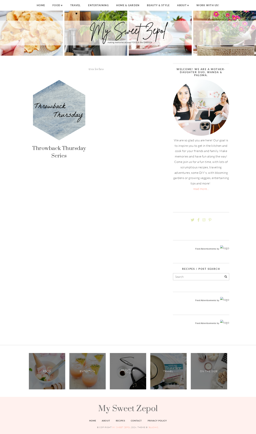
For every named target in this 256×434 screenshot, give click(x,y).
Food (56, 5)
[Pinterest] (210, 220)
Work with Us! (207, 5)
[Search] (225, 276)
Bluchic (153, 427)
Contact (136, 420)
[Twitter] (192, 220)
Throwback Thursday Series (59, 151)
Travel (75, 5)
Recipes (120, 420)
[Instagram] (204, 220)
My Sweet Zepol (128, 408)
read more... (201, 189)
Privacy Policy (157, 420)
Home (41, 5)
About (181, 5)
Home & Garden (128, 5)
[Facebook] (198, 220)
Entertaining (98, 5)
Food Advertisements (205, 249)
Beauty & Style (158, 5)
